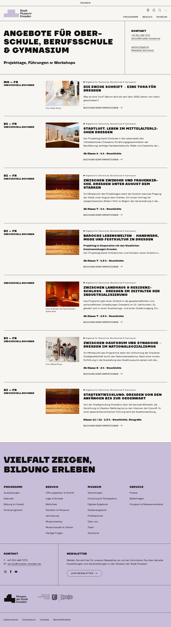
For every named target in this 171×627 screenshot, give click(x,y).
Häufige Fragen (54, 533)
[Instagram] (5, 572)
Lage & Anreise (54, 498)
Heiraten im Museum (57, 510)
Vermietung (52, 516)
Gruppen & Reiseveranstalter (146, 504)
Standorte (93, 533)
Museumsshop (54, 521)
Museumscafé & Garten (59, 527)
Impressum (29, 620)
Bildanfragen (137, 498)
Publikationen (95, 516)
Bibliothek (51, 504)
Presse (133, 493)
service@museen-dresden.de (145, 38)
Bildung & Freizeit (14, 504)
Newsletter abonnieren (142, 50)
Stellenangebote (97, 510)
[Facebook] (10, 572)
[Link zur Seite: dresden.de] (55, 599)
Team (91, 527)
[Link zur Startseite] (18, 13)
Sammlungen (95, 493)
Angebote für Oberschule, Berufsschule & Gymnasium (111, 82)
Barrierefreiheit (62, 620)
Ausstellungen (12, 493)
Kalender (9, 498)
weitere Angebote (140, 47)
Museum (94, 487)
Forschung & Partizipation (102, 498)
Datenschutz (11, 620)
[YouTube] (16, 572)
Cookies (44, 620)
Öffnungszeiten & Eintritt (60, 493)
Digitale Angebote (98, 504)
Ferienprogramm (13, 510)
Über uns (93, 521)
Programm (13, 487)
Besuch (52, 487)
